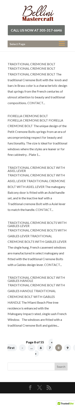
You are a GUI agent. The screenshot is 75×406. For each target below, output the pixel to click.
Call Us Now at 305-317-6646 (36, 30)
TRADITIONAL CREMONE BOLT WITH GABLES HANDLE (36, 279)
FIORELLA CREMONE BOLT (28, 116)
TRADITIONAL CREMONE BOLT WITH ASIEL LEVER (36, 169)
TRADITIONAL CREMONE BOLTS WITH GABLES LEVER (37, 224)
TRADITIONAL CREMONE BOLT (31, 64)
